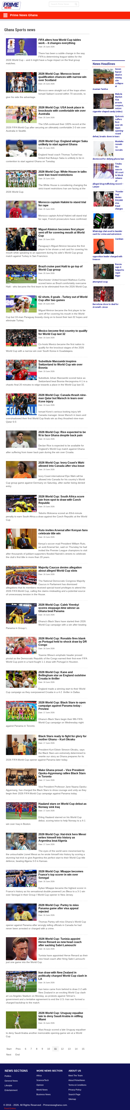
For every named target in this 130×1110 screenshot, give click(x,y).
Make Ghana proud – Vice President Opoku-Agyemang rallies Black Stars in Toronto (62, 773)
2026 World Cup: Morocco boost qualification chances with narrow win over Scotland (62, 77)
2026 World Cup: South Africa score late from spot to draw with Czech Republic (61, 499)
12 (62, 1048)
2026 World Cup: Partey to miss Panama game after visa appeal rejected (58, 908)
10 (48, 1048)
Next (8, 1054)
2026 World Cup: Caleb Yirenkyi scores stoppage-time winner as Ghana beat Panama (58, 608)
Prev (18, 1048)
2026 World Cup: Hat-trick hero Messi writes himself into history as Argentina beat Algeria (62, 837)
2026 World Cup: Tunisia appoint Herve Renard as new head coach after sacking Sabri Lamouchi (60, 942)
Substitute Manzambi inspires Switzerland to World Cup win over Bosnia (60, 364)
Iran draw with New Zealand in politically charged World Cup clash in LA (62, 975)
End (17, 1054)
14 (76, 1048)
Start (9, 1048)
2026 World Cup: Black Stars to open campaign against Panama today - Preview (62, 705)
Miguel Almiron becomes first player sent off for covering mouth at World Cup (61, 232)
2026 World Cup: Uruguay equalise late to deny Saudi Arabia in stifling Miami (60, 1016)
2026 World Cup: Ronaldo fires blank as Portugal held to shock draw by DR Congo (62, 641)
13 (69, 1048)
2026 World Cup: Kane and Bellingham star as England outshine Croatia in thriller (62, 675)
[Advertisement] (111, 41)
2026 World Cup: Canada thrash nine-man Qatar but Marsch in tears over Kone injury (62, 398)
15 (83, 1048)
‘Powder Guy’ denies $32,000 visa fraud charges (119, 200)
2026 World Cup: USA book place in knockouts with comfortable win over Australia (62, 110)
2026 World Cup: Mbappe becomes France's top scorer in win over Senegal (60, 874)
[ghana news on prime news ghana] (11, 6)
